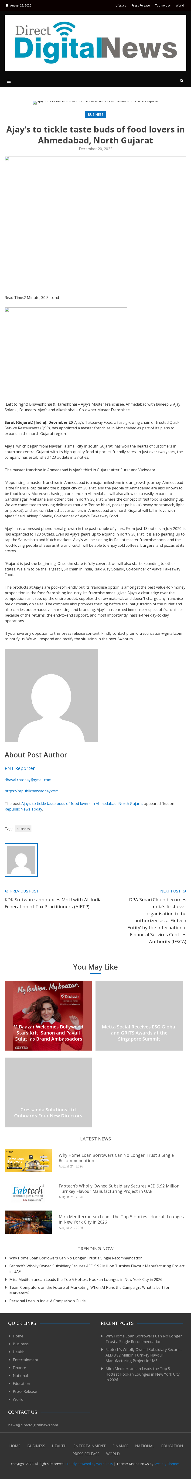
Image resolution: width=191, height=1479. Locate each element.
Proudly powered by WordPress (89, 1464)
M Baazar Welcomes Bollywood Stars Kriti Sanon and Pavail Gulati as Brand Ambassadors (48, 1033)
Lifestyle (121, 5)
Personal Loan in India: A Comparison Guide (48, 1300)
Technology (163, 5)
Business (95, 114)
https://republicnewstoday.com (31, 791)
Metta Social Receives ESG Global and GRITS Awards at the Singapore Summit (139, 1033)
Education (21, 1383)
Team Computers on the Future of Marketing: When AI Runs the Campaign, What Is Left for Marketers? (89, 1290)
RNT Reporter (20, 768)
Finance (19, 1367)
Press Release (141, 5)
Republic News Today (23, 809)
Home (18, 1336)
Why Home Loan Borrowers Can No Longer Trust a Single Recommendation (116, 1157)
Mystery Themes (167, 1464)
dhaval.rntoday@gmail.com (28, 779)
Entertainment (25, 1359)
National (20, 1375)
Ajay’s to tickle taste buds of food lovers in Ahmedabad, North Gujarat (82, 803)
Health (18, 1351)
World (180, 5)
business (23, 829)
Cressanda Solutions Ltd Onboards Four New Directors (48, 1112)
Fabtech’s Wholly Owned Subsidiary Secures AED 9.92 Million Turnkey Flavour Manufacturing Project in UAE (119, 1188)
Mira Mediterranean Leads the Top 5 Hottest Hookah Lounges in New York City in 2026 (121, 1219)
